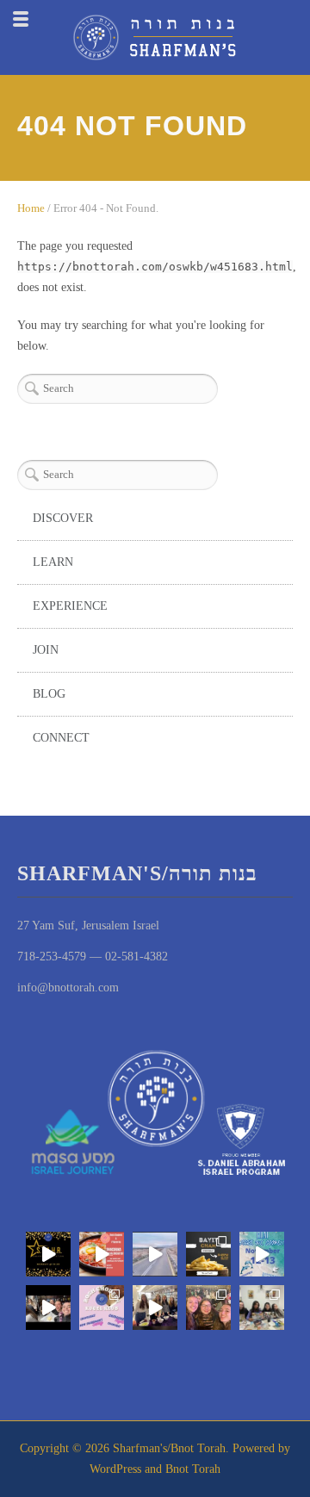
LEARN (53, 562)
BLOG (49, 693)
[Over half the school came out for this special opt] (101, 1307)
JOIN (46, 649)
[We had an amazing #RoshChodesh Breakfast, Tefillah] (101, 1254)
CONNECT (61, 737)
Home (31, 208)
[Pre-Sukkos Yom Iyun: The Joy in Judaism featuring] (155, 1307)
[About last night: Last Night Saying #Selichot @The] (208, 1307)
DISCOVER (63, 518)
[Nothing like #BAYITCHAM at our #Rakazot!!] (208, 1254)
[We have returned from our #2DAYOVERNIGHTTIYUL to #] (261, 1254)
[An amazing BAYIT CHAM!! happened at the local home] (261, 1307)
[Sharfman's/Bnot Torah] (155, 37)
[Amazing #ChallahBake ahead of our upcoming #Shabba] (48, 1307)
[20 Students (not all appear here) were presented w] (48, 1254)
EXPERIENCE (70, 605)
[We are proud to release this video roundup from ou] (155, 1254)
